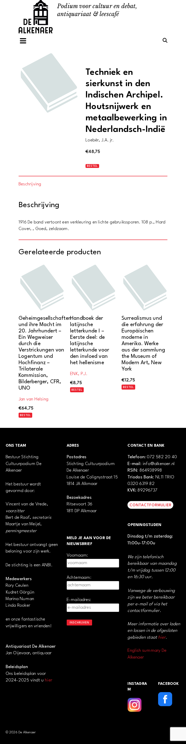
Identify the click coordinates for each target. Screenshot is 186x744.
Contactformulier (150, 505)
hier (48, 680)
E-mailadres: (79, 600)
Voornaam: (77, 555)
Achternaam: (79, 577)
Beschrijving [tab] (30, 184)
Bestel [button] (25, 415)
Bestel (92, 166)
